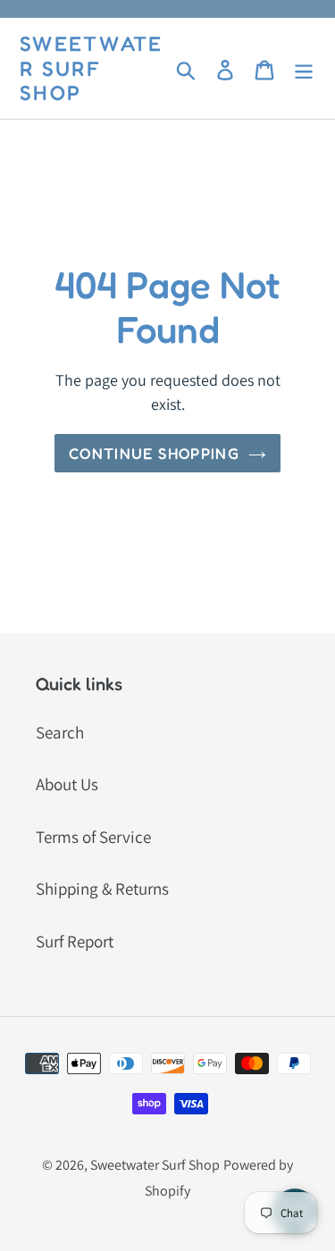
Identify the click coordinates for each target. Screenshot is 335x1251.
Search (60, 732)
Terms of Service (93, 836)
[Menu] (303, 68)
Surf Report (74, 941)
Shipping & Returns (102, 888)
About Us (67, 784)
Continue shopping (154, 453)
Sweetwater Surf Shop (91, 67)
